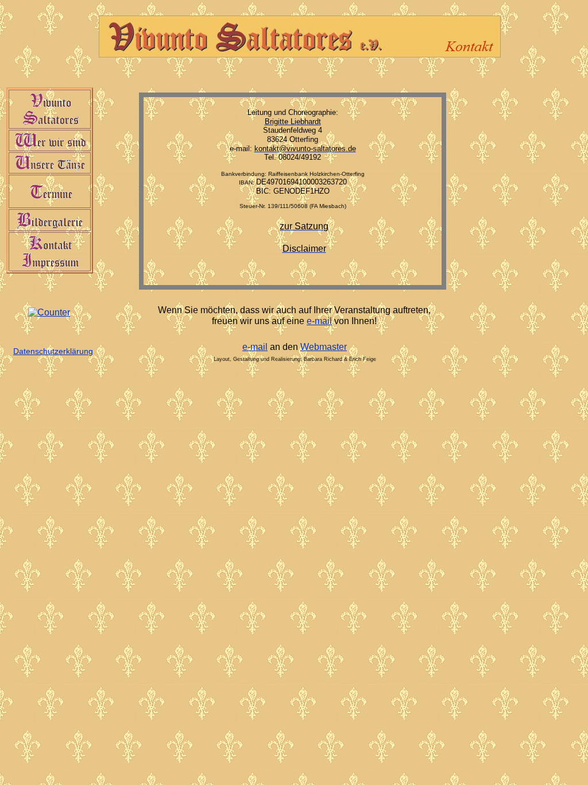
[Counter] (49, 312)
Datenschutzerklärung (53, 351)
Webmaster (323, 347)
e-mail (319, 321)
